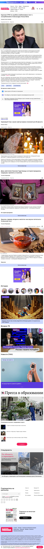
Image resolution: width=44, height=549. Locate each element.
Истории (4, 286)
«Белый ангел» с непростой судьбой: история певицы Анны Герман (17, 290)
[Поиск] (37, 9)
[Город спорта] (33, 9)
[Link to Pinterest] (4, 502)
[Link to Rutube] (2, 502)
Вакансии (22, 529)
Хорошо (40, 547)
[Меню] (42, 9)
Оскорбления (17, 85)
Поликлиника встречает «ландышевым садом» (13, 422)
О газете (15, 527)
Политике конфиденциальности (22, 547)
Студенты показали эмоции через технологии (16, 425)
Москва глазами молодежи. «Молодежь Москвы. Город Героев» (22, 340)
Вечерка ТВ (5, 326)
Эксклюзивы (5, 297)
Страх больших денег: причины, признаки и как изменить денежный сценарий (22, 307)
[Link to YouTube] (12, 500)
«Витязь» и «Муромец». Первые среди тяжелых (16, 431)
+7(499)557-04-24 (8, 539)
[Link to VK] (4, 500)
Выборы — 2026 (13, 11)
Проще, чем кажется (8, 360)
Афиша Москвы (21, 7)
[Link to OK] (7, 500)
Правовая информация (18, 530)
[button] (41, 291)
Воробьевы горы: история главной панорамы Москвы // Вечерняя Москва (10, 290)
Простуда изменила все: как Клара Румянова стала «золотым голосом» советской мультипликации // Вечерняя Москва (23, 290)
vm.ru (2, 538)
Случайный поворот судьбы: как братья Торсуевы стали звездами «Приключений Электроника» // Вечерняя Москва (30, 290)
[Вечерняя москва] (6, 529)
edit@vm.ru (20, 539)
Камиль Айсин (4, 124)
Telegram (8, 75)
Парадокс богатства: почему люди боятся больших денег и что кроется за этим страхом (21, 321)
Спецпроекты (26, 6)
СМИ (3, 85)
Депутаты (8, 85)
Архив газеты (36, 490)
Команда (27, 529)
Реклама (20, 527)
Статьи (26, 490)
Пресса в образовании (38, 495)
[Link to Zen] (9, 500)
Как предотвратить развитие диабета (22, 370)
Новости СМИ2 (4, 119)
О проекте (22, 444)
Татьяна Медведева (5, 175)
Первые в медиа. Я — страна (16, 9)
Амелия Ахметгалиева (6, 19)
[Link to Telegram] (14, 500)
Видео (20, 6)
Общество (10, 127)
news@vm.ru (38, 539)
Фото (16, 6)
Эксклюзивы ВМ (13, 7)
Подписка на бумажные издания (29, 527)
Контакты (31, 529)
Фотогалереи (28, 495)
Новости (12, 6)
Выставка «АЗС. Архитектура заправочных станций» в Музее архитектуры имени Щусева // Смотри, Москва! (36, 290)
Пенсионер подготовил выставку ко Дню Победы (16, 437)
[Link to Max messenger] (2, 500)
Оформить (25, 517)
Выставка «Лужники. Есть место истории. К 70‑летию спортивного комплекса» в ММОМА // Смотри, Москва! (4, 290)
